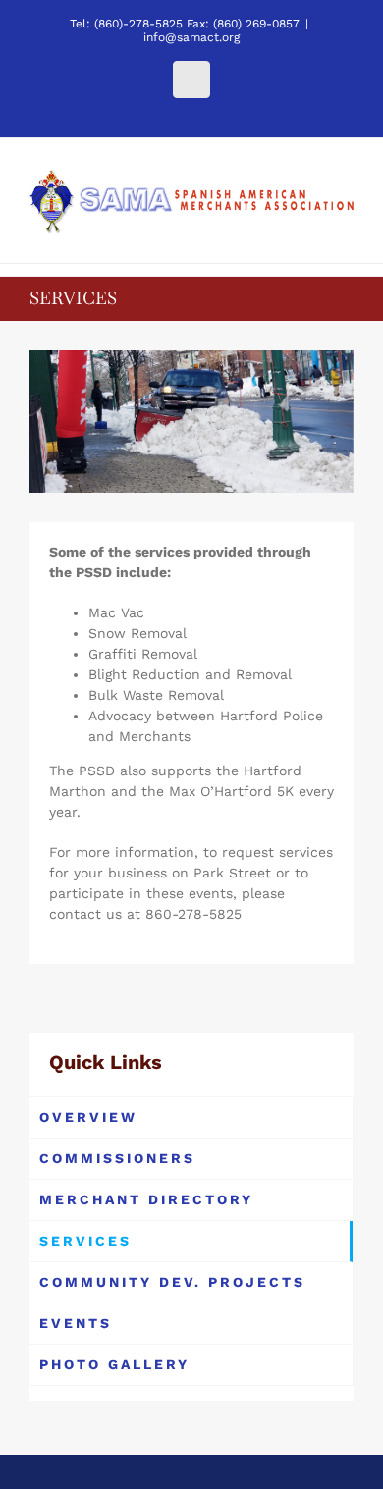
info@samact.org (191, 37)
